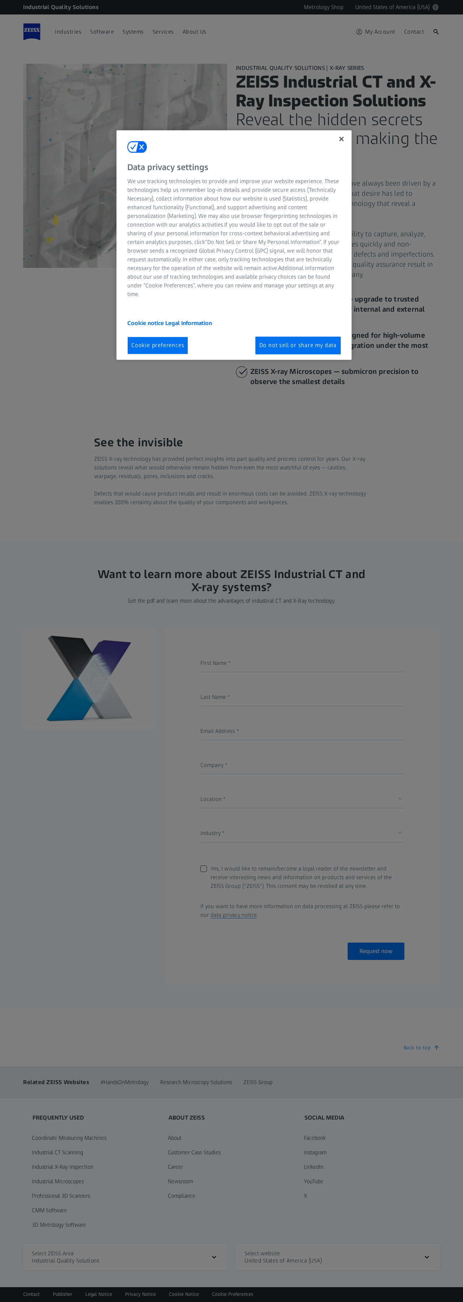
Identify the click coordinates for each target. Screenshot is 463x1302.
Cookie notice (146, 323)
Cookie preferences (157, 345)
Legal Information (188, 323)
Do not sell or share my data (298, 345)
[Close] (341, 139)
